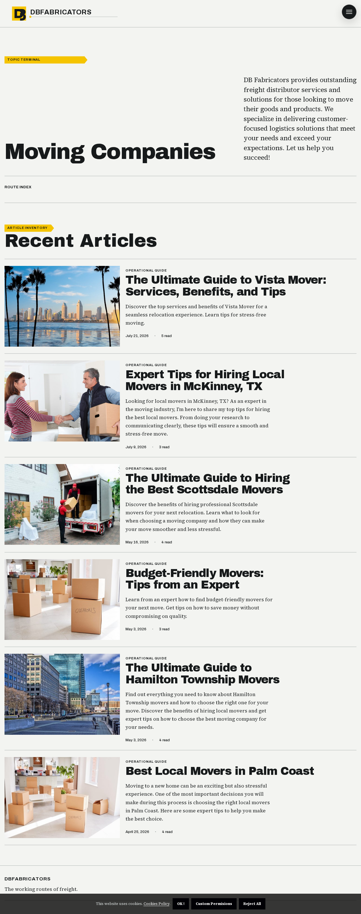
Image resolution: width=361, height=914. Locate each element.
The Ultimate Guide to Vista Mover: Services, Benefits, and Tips (226, 286)
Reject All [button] (252, 903)
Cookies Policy (157, 903)
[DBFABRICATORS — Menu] (349, 12)
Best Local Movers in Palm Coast (220, 771)
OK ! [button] (180, 903)
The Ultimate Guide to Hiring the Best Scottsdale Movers (207, 484)
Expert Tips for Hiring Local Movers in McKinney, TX (205, 380)
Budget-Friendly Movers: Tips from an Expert (194, 579)
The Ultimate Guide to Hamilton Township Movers (202, 674)
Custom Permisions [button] (214, 903)
